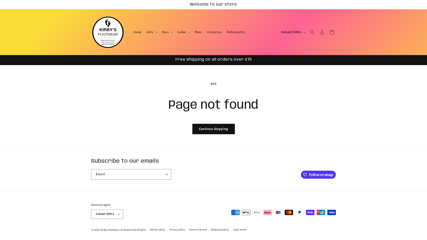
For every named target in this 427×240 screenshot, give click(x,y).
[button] (151, 32)
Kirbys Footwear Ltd (112, 229)
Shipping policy (220, 229)
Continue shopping (213, 129)
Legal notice (240, 229)
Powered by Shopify (135, 229)
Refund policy (157, 229)
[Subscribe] (166, 174)
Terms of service (198, 229)
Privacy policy (177, 229)
